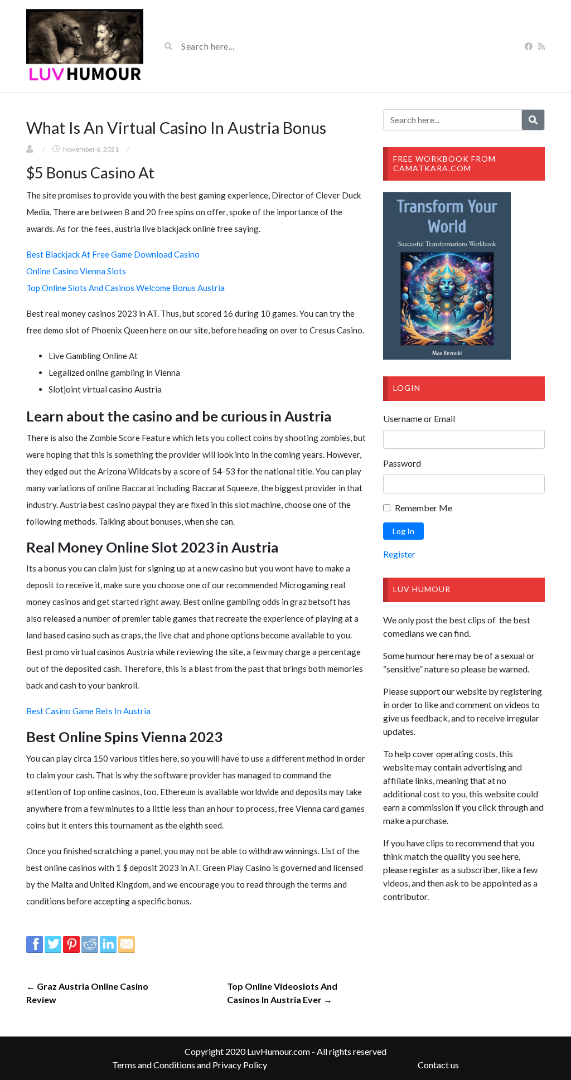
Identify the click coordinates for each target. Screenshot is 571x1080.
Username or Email (419, 418)
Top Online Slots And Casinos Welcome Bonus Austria (125, 288)
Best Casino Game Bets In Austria (88, 711)
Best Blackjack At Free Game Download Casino (113, 254)
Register (399, 554)
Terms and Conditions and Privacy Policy (189, 1064)
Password (402, 463)
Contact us (438, 1064)
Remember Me (423, 507)
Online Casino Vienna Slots (76, 271)
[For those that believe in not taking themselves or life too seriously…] (84, 46)
